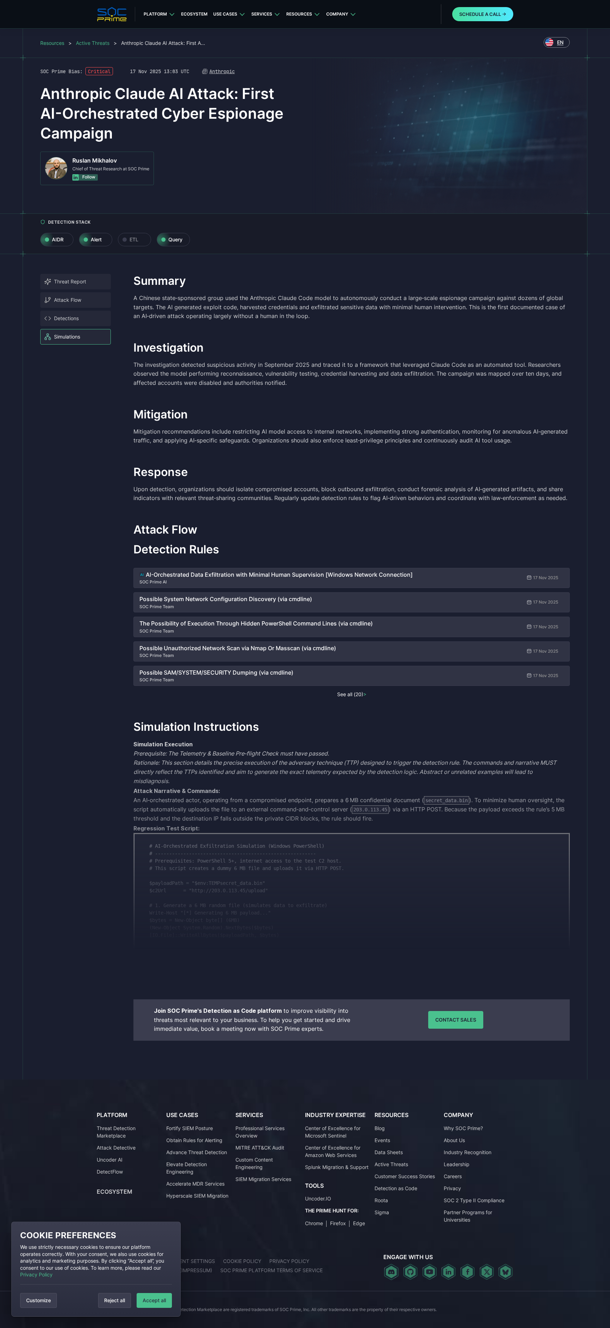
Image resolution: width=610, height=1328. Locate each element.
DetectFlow (110, 1171)
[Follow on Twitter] (487, 1272)
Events (382, 1140)
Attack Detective (116, 1147)
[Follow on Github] (410, 1272)
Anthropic (222, 71)
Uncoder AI (109, 1159)
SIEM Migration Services (263, 1179)
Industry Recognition (467, 1152)
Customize (38, 1300)
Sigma (382, 1212)
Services (261, 14)
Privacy (452, 1188)
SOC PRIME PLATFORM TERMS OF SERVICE (271, 1270)
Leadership (457, 1164)
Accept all (154, 1300)
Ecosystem (194, 14)
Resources (299, 14)
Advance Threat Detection (196, 1152)
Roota (381, 1200)
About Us (454, 1140)
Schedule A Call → (482, 14)
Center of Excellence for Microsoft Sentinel (332, 1131)
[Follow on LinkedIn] (448, 1272)
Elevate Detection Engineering (186, 1167)
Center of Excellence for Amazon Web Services (332, 1151)
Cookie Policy (242, 1261)
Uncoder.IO (318, 1198)
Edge (359, 1223)
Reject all (114, 1300)
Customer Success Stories (405, 1176)
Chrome (314, 1223)
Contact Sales (455, 1020)
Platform (155, 14)
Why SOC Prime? (463, 1128)
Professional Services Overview (260, 1131)
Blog (380, 1128)
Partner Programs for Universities (468, 1215)
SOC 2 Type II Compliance (474, 1200)
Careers (453, 1176)
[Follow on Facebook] (468, 1272)
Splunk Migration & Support (337, 1167)
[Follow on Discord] (391, 1272)
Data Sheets (389, 1152)
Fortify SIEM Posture (189, 1128)
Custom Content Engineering (254, 1163)
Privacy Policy (36, 1274)
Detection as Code (396, 1188)
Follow (88, 177)
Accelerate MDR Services (195, 1183)
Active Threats (92, 43)
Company (337, 14)
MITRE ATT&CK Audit (259, 1147)
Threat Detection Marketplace (116, 1131)
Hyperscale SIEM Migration (197, 1195)
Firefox (338, 1223)
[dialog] (96, 1269)
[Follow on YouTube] (429, 1272)
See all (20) (350, 694)
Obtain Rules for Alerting (194, 1140)
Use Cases (225, 14)
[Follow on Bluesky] (505, 1272)
